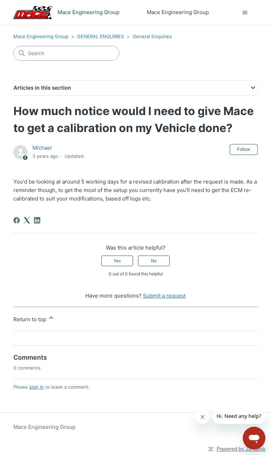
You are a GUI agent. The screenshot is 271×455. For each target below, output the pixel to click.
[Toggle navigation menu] (245, 12)
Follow (243, 149)
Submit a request (164, 295)
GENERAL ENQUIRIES (100, 36)
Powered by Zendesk (241, 449)
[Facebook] (16, 220)
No (154, 260)
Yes (117, 260)
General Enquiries (152, 36)
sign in (36, 387)
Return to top (30, 319)
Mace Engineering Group (40, 36)
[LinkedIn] (37, 220)
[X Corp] (27, 220)
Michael (42, 147)
